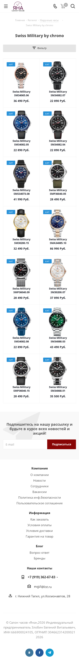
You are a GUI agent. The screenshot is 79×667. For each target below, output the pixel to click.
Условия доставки (39, 531)
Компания (39, 468)
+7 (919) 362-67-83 (41, 577)
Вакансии (39, 492)
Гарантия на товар (39, 536)
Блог (39, 546)
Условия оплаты (40, 525)
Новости (39, 480)
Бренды (39, 558)
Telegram (50, 653)
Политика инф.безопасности (39, 497)
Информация (39, 513)
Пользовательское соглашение (39, 503)
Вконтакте (29, 653)
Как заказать (39, 519)
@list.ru (46, 587)
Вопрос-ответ (39, 552)
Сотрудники (40, 486)
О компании (39, 475)
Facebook (39, 653)
